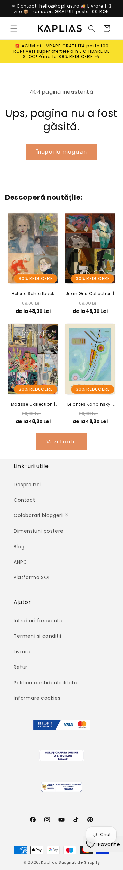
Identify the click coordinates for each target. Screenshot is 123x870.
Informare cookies (37, 698)
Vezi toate (61, 441)
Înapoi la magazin (61, 151)
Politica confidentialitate (46, 682)
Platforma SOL (32, 577)
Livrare (22, 651)
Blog (19, 546)
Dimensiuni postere (39, 531)
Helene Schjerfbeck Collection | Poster (33, 293)
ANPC (20, 562)
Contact (24, 500)
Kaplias (49, 862)
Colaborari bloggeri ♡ (41, 515)
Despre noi (27, 484)
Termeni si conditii (37, 636)
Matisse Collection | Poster (33, 404)
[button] (13, 28)
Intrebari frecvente (38, 620)
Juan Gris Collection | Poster (90, 293)
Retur (20, 667)
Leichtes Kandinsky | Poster (90, 404)
